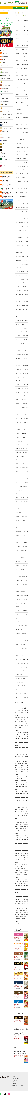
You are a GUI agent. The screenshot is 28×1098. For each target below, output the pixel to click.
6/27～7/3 (17, 767)
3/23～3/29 (20, 710)
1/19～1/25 (17, 717)
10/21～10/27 (21, 807)
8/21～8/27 (24, 751)
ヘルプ (13, 1076)
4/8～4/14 (25, 740)
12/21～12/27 (24, 791)
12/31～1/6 (17, 835)
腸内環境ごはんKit (6, 137)
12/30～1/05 (18, 732)
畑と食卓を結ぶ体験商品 (7, 128)
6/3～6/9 (26, 826)
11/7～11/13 (18, 763)
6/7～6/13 (21, 782)
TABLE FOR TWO (6, 162)
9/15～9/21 (23, 721)
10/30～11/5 (18, 749)
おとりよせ (4, 165)
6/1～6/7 (18, 708)
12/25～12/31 (18, 747)
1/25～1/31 (17, 918)
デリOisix (4, 134)
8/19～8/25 (17, 809)
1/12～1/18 (21, 712)
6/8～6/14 (23, 797)
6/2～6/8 (22, 811)
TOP (15, 15)
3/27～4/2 (21, 857)
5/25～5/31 (24, 708)
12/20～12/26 (24, 776)
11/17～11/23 (19, 719)
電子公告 (14, 1083)
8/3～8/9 (23, 706)
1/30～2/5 (23, 756)
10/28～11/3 (22, 734)
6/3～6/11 (23, 855)
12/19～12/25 (24, 761)
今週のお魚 (4, 140)
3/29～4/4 (20, 784)
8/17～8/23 (23, 795)
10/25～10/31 (19, 778)
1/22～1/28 (18, 845)
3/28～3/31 (23, 916)
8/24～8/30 (17, 795)
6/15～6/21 (17, 797)
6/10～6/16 (20, 826)
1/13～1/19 (24, 800)
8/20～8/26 (21, 839)
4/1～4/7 (18, 828)
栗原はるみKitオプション (7, 124)
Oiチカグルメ (5, 149)
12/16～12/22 (25, 806)
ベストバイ (4, 143)
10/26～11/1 (19, 793)
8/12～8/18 (23, 809)
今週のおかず (5, 56)
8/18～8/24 (21, 898)
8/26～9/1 (22, 736)
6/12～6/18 (17, 855)
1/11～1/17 (24, 786)
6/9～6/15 (17, 811)
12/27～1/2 (17, 776)
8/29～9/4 (21, 765)
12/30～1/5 (17, 820)
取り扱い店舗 (15, 1081)
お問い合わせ (15, 1078)
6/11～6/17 (20, 841)
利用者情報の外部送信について (19, 1085)
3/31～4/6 (18, 901)
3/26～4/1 (25, 843)
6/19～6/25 (20, 752)
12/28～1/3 (17, 791)
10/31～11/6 (24, 763)
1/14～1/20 (23, 830)
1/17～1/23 (20, 859)
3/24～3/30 (21, 813)
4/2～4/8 (20, 843)
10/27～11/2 (19, 896)
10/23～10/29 (25, 749)
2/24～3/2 (22, 727)
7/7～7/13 (25, 723)
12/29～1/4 (17, 894)
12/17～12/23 (24, 835)
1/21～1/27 (17, 830)
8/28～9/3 (19, 751)
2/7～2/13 (21, 771)
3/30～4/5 (21, 798)
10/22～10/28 (19, 837)
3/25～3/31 (23, 828)
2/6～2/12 (17, 756)
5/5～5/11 (21, 725)
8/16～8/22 (23, 780)
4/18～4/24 (17, 769)
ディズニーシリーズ (6, 146)
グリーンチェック (6, 159)
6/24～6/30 (17, 738)
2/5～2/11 (21, 742)
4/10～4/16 (21, 754)
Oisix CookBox (5, 131)
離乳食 (3, 153)
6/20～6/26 (23, 767)
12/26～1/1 (17, 761)
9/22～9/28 (17, 721)
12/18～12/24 (25, 850)
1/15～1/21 (24, 845)
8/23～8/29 (17, 780)
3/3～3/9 (17, 727)
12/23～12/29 (25, 732)
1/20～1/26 (18, 800)
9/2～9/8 (17, 736)
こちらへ (25, 2)
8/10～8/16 (17, 706)
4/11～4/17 (23, 769)
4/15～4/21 (19, 740)
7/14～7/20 (19, 723)
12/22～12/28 (24, 894)
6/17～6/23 (23, 738)
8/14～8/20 (23, 853)
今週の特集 (4, 53)
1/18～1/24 (18, 786)
